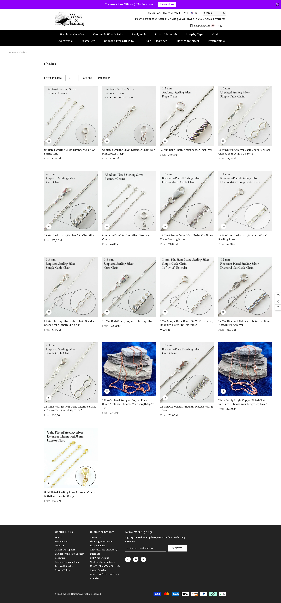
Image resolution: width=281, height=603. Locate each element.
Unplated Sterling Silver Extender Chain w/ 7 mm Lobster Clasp (128, 151)
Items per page (53, 78)
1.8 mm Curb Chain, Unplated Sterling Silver (128, 321)
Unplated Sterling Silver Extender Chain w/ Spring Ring (69, 151)
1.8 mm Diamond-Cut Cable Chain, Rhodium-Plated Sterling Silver (186, 237)
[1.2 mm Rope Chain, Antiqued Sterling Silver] (187, 116)
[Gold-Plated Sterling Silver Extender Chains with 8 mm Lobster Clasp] (71, 458)
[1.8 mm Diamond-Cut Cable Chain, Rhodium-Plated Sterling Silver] (187, 201)
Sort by (87, 78)
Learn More (167, 4)
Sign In (222, 25)
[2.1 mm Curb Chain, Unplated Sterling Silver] (71, 201)
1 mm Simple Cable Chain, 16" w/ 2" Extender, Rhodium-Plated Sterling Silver (186, 323)
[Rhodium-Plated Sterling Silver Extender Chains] (129, 201)
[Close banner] (277, 4)
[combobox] (212, 13)
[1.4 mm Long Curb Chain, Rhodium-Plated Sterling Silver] (245, 201)
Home (12, 52)
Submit (177, 548)
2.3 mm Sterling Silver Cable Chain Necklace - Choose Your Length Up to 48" (70, 408)
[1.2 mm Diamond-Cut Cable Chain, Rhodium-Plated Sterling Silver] (245, 287)
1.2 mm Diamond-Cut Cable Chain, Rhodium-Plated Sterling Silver (244, 323)
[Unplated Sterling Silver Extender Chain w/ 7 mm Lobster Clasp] (129, 116)
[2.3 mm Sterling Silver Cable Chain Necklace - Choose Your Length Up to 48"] (71, 372)
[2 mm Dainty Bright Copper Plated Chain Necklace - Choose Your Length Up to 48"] (245, 369)
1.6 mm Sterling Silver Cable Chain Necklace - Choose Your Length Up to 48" (245, 151)
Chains (23, 52)
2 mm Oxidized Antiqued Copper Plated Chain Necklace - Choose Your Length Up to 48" (128, 404)
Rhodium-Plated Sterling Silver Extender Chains (126, 237)
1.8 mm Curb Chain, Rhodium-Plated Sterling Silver (186, 408)
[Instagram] (135, 559)
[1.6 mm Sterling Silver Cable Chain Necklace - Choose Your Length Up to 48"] (245, 116)
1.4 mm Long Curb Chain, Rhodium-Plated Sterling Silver (242, 237)
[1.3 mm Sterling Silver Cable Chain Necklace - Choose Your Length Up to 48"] (71, 287)
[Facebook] (128, 559)
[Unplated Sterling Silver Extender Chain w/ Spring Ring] (71, 116)
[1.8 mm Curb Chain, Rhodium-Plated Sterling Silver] (187, 372)
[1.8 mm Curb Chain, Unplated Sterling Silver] (129, 287)
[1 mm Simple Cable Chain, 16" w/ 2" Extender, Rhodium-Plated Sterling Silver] (187, 287)
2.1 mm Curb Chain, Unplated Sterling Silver (70, 235)
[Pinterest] (143, 559)
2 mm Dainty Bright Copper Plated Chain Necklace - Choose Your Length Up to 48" (243, 402)
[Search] (214, 13)
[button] (71, 78)
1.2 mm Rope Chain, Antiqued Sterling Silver (186, 149)
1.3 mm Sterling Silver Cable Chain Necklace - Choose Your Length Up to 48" (71, 323)
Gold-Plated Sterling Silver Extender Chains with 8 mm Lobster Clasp (70, 494)
